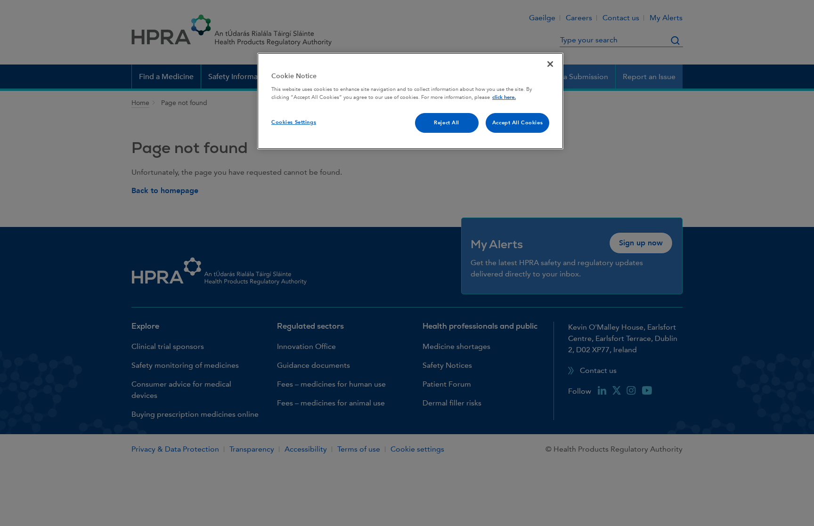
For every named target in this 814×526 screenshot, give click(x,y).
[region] (410, 101)
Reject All (446, 123)
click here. (504, 97)
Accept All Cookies (517, 123)
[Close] (550, 64)
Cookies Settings (293, 122)
